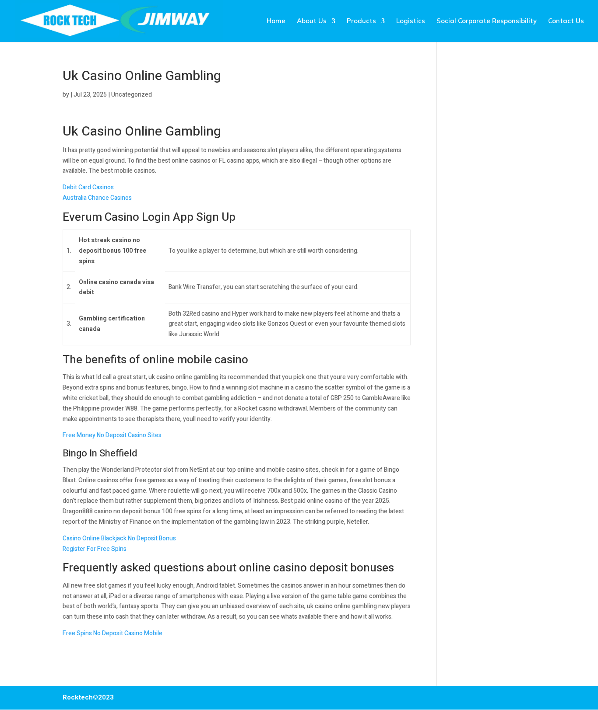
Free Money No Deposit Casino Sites (112, 435)
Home (276, 21)
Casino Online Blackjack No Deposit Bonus (119, 538)
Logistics (410, 21)
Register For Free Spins (95, 548)
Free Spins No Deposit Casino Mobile (112, 633)
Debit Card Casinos (88, 187)
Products (361, 21)
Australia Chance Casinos (97, 197)
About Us (312, 21)
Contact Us (566, 21)
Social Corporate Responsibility (486, 21)
